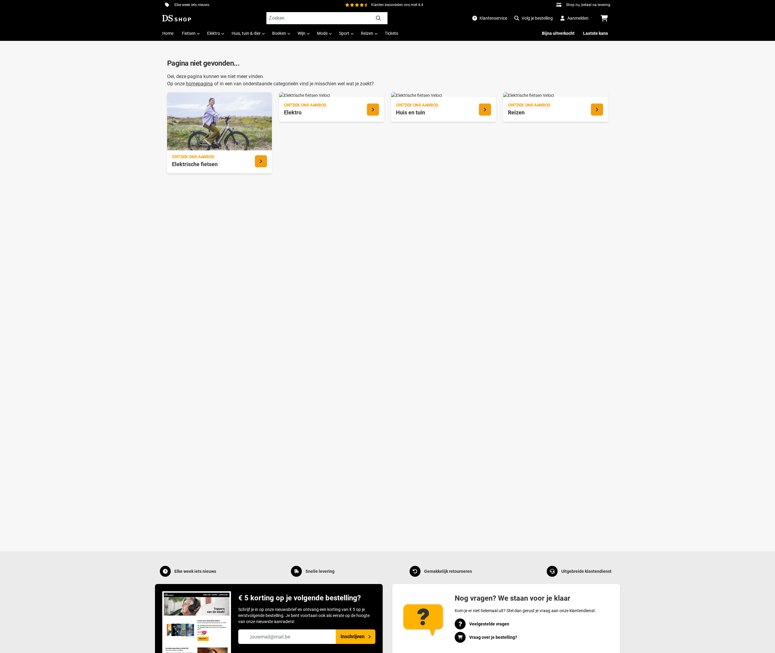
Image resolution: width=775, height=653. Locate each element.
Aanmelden (578, 18)
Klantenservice (493, 18)
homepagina (199, 84)
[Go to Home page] (176, 18)
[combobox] (327, 18)
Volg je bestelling (537, 18)
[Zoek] (378, 18)
